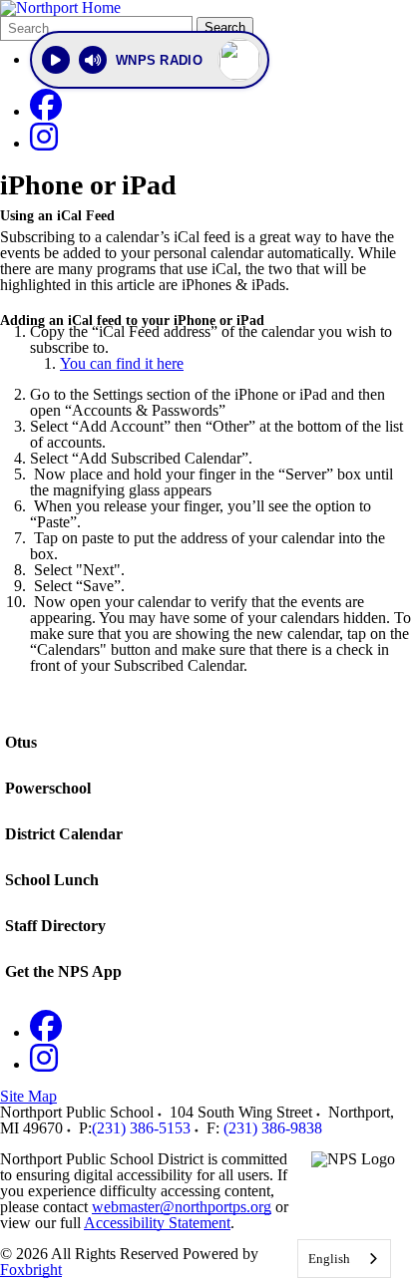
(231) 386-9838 (272, 1127)
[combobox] (344, 1258)
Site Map (28, 1096)
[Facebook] (46, 111)
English (329, 1258)
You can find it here (122, 363)
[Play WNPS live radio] (56, 60)
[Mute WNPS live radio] (93, 60)
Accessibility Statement (157, 1222)
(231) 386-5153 (141, 1127)
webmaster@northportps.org (181, 1206)
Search (225, 27)
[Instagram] (44, 143)
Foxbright (31, 1269)
